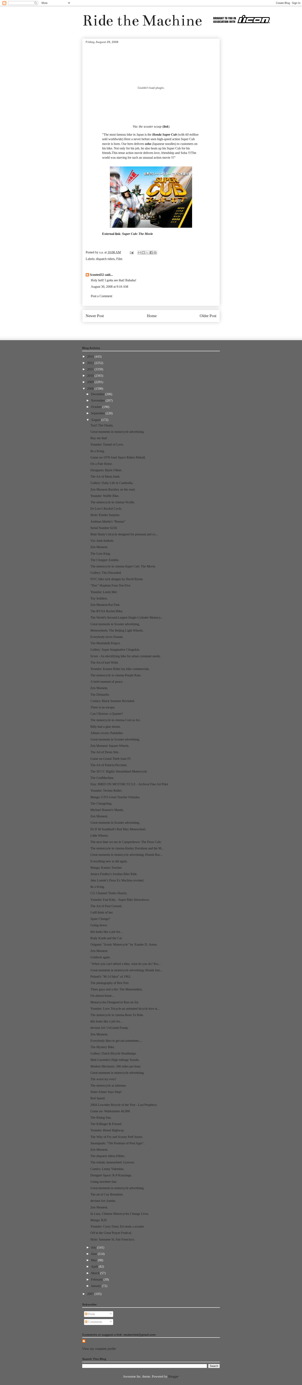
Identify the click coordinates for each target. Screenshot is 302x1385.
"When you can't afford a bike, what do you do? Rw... (125, 964)
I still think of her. (101, 912)
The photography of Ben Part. (109, 983)
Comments (94, 1322)
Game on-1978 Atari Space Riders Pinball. (118, 457)
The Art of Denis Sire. (104, 752)
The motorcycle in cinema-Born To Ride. (117, 1015)
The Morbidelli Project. (105, 643)
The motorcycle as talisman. (108, 1085)
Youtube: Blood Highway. (107, 1130)
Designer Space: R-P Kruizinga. (111, 1175)
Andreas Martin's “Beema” (107, 521)
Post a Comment (101, 296)
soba (148, 144)
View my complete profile (99, 1348)
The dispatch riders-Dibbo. (107, 1156)
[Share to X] (147, 253)
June (94, 1254)
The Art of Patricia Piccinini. (108, 765)
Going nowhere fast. (103, 1181)
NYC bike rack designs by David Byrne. (116, 579)
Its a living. (97, 451)
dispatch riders (105, 259)
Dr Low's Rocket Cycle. (106, 508)
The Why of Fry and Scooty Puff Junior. (116, 1137)
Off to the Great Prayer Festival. (111, 1233)
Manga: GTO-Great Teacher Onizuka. (115, 797)
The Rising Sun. (101, 1117)
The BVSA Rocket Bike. (106, 611)
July (94, 1247)
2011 (91, 369)
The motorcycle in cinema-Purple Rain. (115, 675)
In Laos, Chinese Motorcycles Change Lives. (119, 1213)
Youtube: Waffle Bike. (104, 496)
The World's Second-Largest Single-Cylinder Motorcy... (126, 617)
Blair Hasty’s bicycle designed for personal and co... (124, 534)
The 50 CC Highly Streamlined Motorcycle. (119, 771)
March (95, 1273)
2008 (91, 388)
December (98, 394)
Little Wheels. (99, 835)
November (98, 400)
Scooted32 (97, 274)
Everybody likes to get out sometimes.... (116, 1040)
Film (119, 259)
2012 (91, 363)
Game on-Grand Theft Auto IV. (110, 758)
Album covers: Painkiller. (106, 733)
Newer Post (95, 316)
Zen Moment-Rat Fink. (105, 604)
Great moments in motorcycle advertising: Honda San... (126, 970)
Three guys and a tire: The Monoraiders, (116, 989)
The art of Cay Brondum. (106, 1194)
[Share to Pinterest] (155, 253)
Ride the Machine (142, 20)
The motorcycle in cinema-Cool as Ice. (115, 720)
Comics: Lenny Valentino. (107, 1169)
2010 (91, 375)
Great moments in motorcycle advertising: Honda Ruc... (126, 854)
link (165, 126)
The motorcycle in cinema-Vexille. (112, 502)
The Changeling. (101, 803)
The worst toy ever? (103, 1079)
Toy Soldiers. (99, 598)
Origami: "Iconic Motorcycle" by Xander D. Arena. (123, 944)
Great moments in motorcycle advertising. (117, 431)
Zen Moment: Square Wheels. (109, 745)
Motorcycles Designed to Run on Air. (114, 1002)
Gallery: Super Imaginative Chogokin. (115, 649)
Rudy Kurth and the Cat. (106, 938)
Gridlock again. (100, 957)
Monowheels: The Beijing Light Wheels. (116, 630)
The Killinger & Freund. (106, 1124)
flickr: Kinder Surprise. (105, 515)
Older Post (208, 316)
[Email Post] (131, 252)
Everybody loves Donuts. (106, 637)
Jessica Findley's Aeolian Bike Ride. (113, 874)
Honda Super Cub (164, 134)
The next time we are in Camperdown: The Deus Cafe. (126, 842)
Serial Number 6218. (104, 528)
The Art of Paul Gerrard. (106, 906)
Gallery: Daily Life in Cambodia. (111, 483)
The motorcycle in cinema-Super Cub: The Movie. (123, 566)
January (96, 1286)
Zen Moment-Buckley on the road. (112, 489)
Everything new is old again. (109, 861)
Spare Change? (100, 919)
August (96, 420)
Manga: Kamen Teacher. (106, 867)
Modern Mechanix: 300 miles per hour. (115, 1066)
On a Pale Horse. (101, 464)
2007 (91, 1294)
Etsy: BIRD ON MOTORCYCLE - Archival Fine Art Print (129, 784)
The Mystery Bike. (102, 1047)
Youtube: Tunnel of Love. (107, 444)
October (96, 407)
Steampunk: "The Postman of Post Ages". (117, 1143)
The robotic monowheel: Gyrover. (112, 1162)
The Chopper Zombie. (104, 560)
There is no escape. (102, 707)
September (98, 413)
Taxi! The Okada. (101, 425)
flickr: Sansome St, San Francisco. (112, 1239)
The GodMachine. (102, 778)
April (95, 1266)
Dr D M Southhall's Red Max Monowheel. (118, 829)
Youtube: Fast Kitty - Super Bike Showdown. (120, 899)
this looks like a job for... (106, 931)
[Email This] (139, 253)
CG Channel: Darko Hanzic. (109, 893)
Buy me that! (98, 438)
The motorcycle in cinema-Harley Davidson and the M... (127, 848)
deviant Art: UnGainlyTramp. (109, 1027)
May (94, 1260)
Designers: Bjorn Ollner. (106, 470)
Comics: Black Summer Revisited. (112, 701)
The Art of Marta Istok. (105, 476)
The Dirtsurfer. (100, 694)
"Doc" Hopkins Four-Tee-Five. (110, 585)
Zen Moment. (99, 547)
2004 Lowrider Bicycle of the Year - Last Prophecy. (123, 1105)
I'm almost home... (102, 995)
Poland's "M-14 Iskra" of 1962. (110, 976)
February (97, 1279)
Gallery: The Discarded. (106, 572)
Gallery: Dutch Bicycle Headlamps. (113, 1053)
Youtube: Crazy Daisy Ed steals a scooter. (117, 1226)
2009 (91, 382)
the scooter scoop (150, 126)
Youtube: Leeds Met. (104, 592)
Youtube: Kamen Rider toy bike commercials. (120, 669)
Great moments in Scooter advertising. (115, 624)
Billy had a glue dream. (105, 726)
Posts (91, 1314)
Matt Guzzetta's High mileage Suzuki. (114, 1060)
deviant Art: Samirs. (103, 1200)
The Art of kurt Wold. (104, 662)
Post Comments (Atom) (160, 328)
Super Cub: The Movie (137, 234)
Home (152, 316)
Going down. (99, 925)
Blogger (173, 1376)
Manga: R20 (98, 1220)
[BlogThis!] (143, 253)
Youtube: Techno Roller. (106, 790)
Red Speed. (97, 1098)
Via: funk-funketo (101, 540)
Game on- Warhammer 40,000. (110, 1111)
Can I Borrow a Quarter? (106, 713)
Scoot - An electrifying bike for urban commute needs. (125, 656)
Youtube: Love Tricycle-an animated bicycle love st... (124, 1008)
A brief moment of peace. (106, 681)
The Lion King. (100, 553)
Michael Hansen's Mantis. (107, 810)
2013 (91, 356)
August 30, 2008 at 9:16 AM (109, 286)
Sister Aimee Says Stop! (106, 1092)
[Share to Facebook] (151, 253)
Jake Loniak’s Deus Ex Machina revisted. (117, 880)
